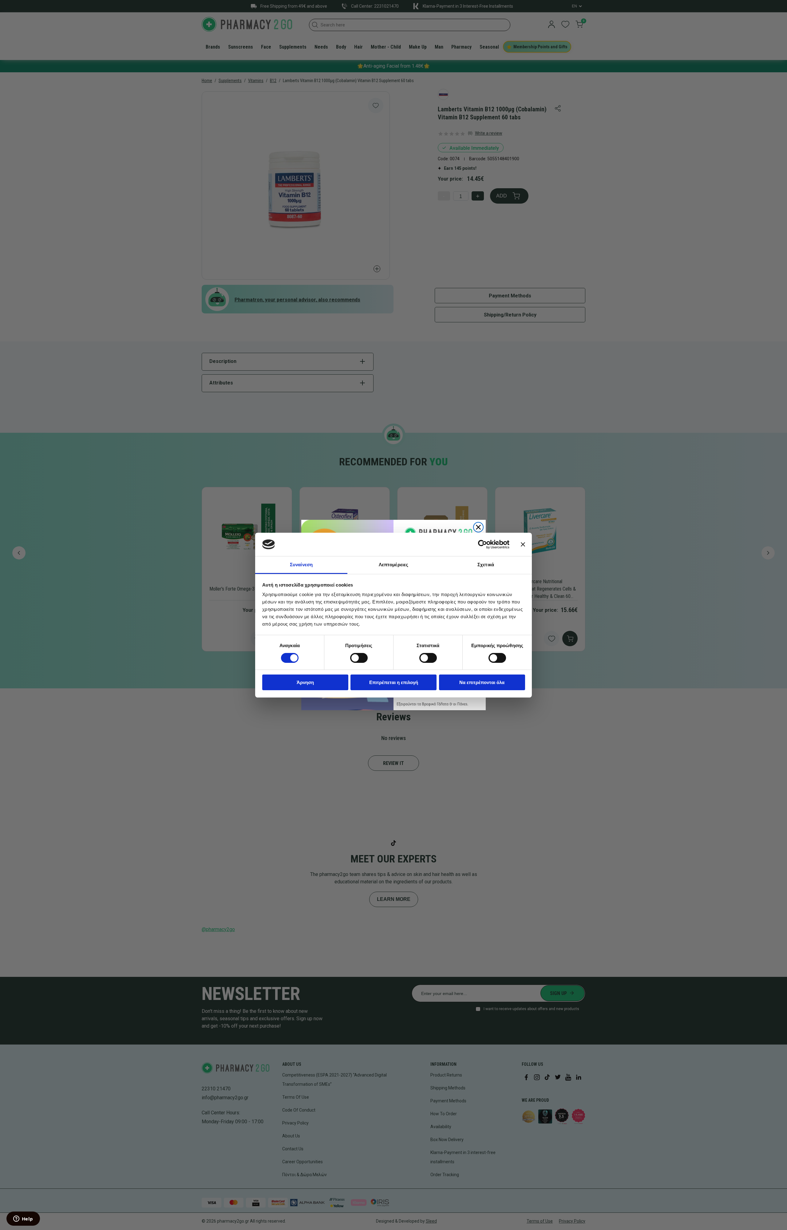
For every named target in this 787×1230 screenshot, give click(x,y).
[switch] (359, 658)
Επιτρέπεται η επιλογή (393, 682)
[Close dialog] (478, 527)
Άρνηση (305, 682)
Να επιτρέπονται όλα (481, 682)
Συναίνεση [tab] (301, 564)
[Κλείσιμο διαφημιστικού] (523, 544)
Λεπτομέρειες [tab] (393, 564)
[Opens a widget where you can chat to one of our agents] (23, 1219)
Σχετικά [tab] (485, 564)
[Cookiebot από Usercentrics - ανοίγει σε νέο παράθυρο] (482, 544)
